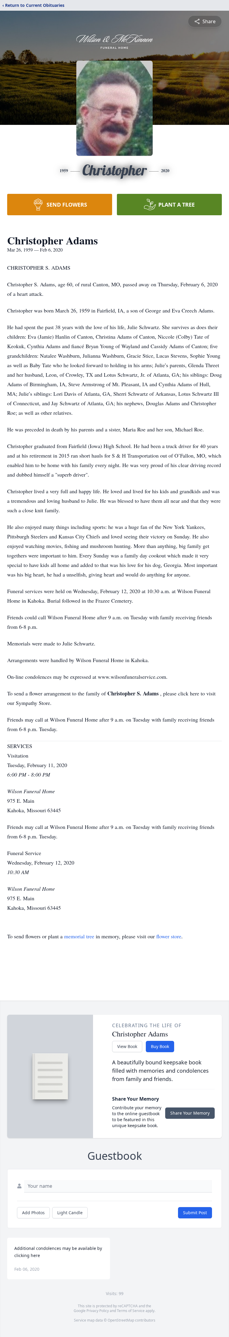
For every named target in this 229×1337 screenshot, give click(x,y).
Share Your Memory (190, 1113)
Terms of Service (131, 1310)
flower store (168, 936)
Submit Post (195, 1212)
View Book (127, 1046)
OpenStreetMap (121, 1320)
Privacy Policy (97, 1310)
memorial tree (79, 936)
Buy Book (160, 1046)
